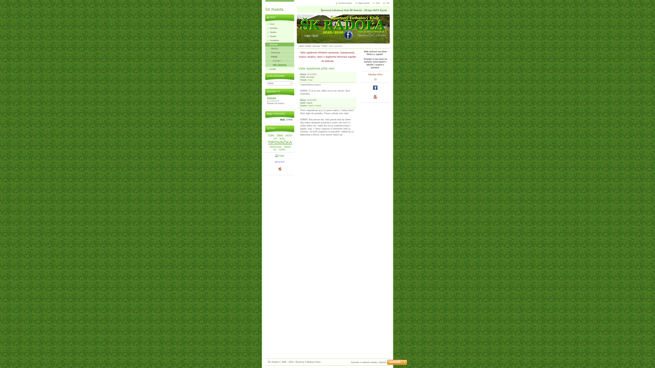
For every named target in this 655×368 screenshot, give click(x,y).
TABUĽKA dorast (275, 147)
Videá (280, 135)
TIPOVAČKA (280, 142)
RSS (378, 3)
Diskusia (316, 46)
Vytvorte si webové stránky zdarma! (368, 362)
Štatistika (271, 98)
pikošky (282, 138)
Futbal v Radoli (305, 46)
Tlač (388, 3)
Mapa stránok (364, 3)
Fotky (271, 135)
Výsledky (282, 149)
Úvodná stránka (345, 3)
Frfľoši (324, 46)
